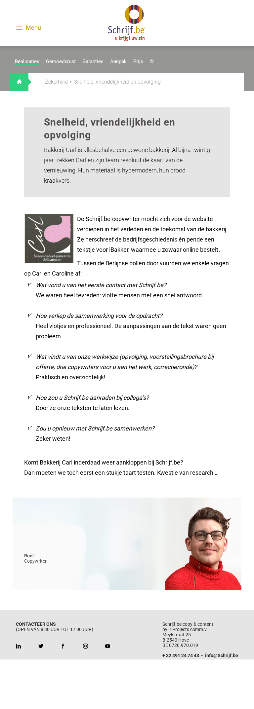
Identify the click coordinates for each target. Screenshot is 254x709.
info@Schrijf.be (221, 655)
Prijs (138, 61)
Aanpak (118, 61)
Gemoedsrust (61, 61)
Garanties (93, 61)
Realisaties (27, 61)
